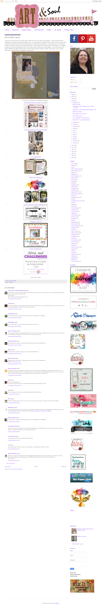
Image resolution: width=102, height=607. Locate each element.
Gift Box (73, 206)
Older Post (63, 466)
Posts (73, 79)
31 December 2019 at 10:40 (14, 353)
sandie (9, 303)
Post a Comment (10, 463)
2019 (73, 100)
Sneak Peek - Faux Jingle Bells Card (81, 119)
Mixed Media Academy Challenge (32, 102)
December (75, 102)
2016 (73, 149)
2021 (73, 96)
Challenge (73, 184)
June (74, 132)
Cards (72, 181)
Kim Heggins (11, 313)
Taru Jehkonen (12, 436)
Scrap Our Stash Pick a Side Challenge (33, 204)
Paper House (74, 224)
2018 (73, 145)
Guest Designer (75, 208)
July (74, 130)
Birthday (73, 174)
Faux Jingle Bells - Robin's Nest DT (81, 117)
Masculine (73, 216)
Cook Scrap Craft (12, 426)
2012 (73, 157)
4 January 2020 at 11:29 (13, 440)
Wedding (73, 257)
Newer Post (7, 466)
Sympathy (73, 248)
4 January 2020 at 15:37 (14, 449)
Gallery (49, 30)
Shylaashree (11, 407)
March (74, 138)
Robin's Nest (74, 231)
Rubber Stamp (74, 232)
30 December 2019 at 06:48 (14, 345)
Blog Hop (73, 177)
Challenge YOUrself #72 (36, 221)
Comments (74, 82)
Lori (9, 445)
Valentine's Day (75, 254)
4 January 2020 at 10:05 (14, 431)
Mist (72, 220)
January (75, 142)
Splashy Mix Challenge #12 (35, 177)
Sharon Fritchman (12, 331)
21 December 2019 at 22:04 (14, 298)
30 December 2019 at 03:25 (14, 336)
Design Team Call (75, 192)
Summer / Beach (75, 247)
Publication (74, 227)
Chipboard (73, 188)
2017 (73, 147)
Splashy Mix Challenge (46, 410)
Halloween (73, 209)
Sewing (73, 238)
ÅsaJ (9, 390)
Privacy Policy (69, 30)
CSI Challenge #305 (36, 157)
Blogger (57, 603)
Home (7, 30)
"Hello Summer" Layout (77, 543)
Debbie (10, 349)
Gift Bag (73, 204)
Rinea (72, 229)
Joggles (73, 213)
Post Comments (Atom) (16, 469)
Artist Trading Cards (76, 168)
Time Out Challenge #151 (36, 249)
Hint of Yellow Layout (78, 115)
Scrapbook (11, 282)
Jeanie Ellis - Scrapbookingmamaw (17, 290)
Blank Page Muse (75, 176)
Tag (72, 250)
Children (73, 186)
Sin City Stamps (75, 240)
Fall (72, 199)
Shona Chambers (12, 368)
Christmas (73, 190)
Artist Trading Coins (76, 170)
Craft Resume (39, 30)
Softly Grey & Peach (77, 111)
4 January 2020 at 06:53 (14, 421)
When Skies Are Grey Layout (79, 113)
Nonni (9, 398)
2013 (73, 155)
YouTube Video (75, 261)
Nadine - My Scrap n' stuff (14, 361)
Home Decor (74, 211)
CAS (72, 183)
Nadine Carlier (11, 358)
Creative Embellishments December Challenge (35, 129)
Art (72, 167)
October (75, 124)
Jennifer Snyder (12, 341)
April (74, 136)
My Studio (58, 30)
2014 (73, 153)
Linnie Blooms (74, 215)
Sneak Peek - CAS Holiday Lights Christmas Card (84, 109)
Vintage (73, 256)
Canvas (73, 179)
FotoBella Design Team (76, 200)
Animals (73, 165)
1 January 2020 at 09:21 (14, 394)
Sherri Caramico (12, 417)
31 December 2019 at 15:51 (14, 375)
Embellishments (75, 197)
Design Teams (26, 30)
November (75, 122)
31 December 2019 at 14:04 (14, 363)
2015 (73, 151)
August (75, 128)
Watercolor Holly (76, 104)
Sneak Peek (74, 241)
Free (72, 202)
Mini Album (74, 218)
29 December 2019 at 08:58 (14, 317)
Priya (9, 380)
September (75, 126)
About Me (15, 30)
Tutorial (73, 252)
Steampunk (74, 243)
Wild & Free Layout (82, 536)
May (74, 134)
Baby (72, 172)
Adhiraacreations (36, 410)
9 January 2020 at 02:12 (14, 460)
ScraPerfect (74, 236)
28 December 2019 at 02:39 (14, 309)
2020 (73, 98)
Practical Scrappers (76, 225)
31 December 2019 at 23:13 (14, 385)
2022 (73, 94)
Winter (72, 259)
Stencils (73, 245)
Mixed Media (74, 222)
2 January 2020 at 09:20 (14, 412)
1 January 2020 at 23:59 (14, 402)
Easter (72, 195)
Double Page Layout (76, 193)
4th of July (73, 163)
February (75, 140)
